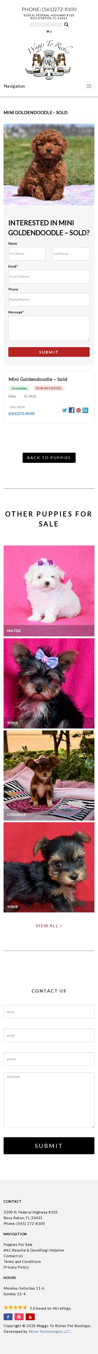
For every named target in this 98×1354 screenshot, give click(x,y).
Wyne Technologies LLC (50, 1331)
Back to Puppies (49, 457)
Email (13, 266)
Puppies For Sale (18, 1244)
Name (12, 243)
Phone (13, 289)
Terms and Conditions (22, 1261)
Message (16, 312)
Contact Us (13, 1256)
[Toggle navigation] (89, 86)
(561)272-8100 (59, 9)
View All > (49, 925)
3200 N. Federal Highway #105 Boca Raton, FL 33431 (49, 16)
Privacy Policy (16, 1267)
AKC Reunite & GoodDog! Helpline (34, 1250)
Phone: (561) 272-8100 (24, 1223)
